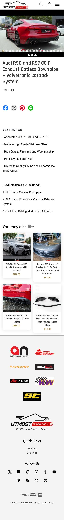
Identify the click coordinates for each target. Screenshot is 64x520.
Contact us (32, 452)
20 (32, 55)
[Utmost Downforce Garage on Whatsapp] (36, 482)
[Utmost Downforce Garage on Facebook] (18, 473)
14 (47, 51)
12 (41, 51)
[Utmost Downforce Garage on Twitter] (10, 473)
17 (58, 51)
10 (34, 51)
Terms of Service (18, 502)
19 (29, 55)
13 (44, 51)
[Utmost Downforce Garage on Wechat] (27, 482)
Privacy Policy (33, 502)
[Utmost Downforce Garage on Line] (45, 482)
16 (54, 51)
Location (32, 448)
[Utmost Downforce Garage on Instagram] (36, 473)
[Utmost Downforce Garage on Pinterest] (27, 473)
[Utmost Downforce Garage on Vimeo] (18, 482)
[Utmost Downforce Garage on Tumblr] (45, 473)
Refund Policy (47, 502)
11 (37, 51)
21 (35, 55)
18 (61, 51)
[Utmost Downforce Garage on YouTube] (54, 473)
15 (51, 51)
